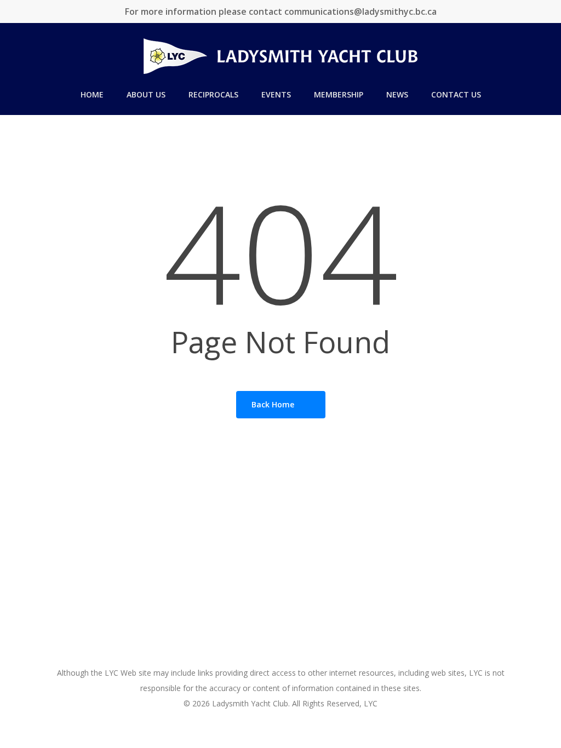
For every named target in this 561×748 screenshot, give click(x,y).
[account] (539, 56)
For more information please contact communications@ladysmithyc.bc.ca (281, 11)
